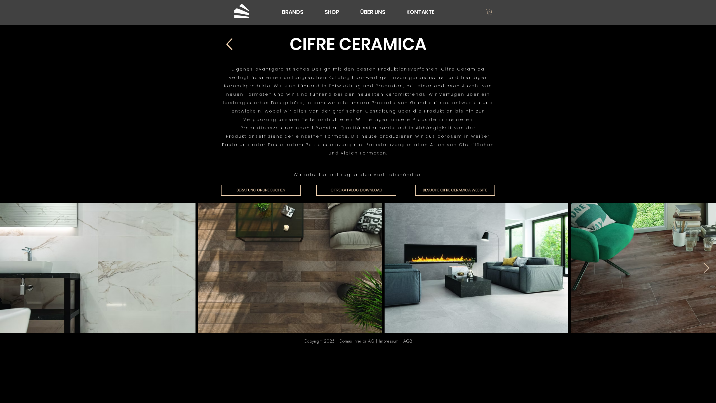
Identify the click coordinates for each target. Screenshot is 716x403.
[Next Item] (706, 268)
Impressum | (391, 341)
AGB (407, 341)
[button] (489, 12)
